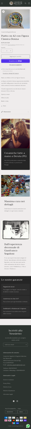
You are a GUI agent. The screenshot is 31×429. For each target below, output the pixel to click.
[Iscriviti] (26, 345)
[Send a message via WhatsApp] (28, 426)
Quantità (3, 47)
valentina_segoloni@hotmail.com (16, 365)
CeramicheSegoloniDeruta (17, 426)
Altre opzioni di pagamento (15, 64)
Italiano (21, 411)
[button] (2, 3)
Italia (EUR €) (10, 411)
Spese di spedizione (11, 44)
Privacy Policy (6, 383)
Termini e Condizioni (8, 379)
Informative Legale (8, 394)
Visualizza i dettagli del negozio (11, 73)
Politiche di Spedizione (9, 390)
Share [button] (4, 106)
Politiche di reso (7, 387)
